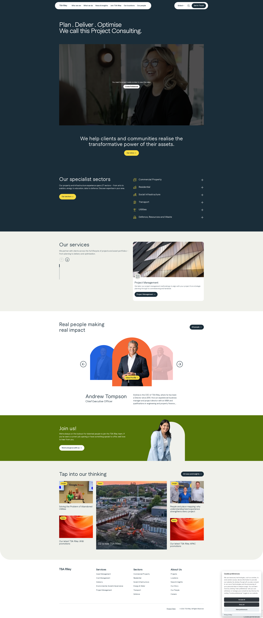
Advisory (99, 582)
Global (180, 6)
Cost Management (103, 578)
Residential (137, 578)
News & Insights (177, 582)
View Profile (131, 377)
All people (196, 327)
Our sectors (66, 196)
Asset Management (103, 574)
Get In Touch (199, 6)
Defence (136, 594)
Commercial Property (141, 574)
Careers (174, 594)
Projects (174, 574)
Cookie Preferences (131, 87)
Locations (174, 578)
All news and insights (191, 474)
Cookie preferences (252, 617)
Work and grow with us (71, 448)
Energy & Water (139, 586)
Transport (137, 590)
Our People (175, 590)
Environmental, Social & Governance (109, 586)
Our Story (174, 586)
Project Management (145, 294)
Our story (130, 153)
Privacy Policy (171, 609)
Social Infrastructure (141, 582)
